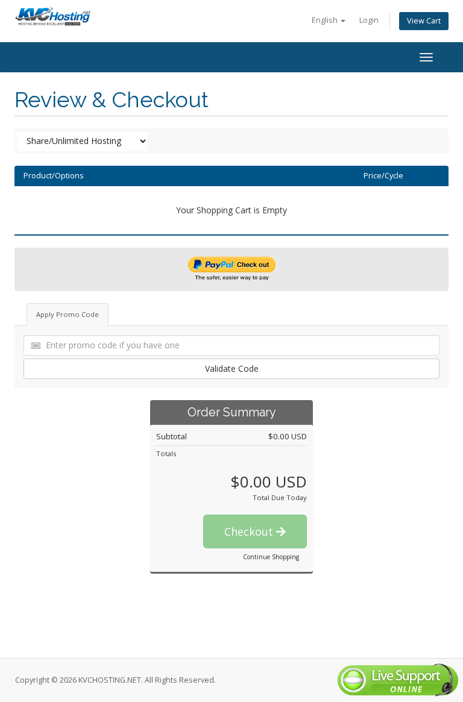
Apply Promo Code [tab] (67, 314)
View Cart (424, 21)
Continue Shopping (271, 557)
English (325, 20)
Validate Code (232, 368)
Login (369, 20)
